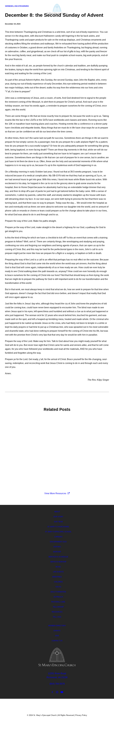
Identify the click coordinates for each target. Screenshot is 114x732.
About (57, 512)
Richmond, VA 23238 (57, 677)
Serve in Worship (58, 562)
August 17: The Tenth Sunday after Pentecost (31, 452)
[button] (107, 8)
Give (57, 636)
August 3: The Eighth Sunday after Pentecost (31, 476)
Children (58, 582)
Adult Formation (58, 592)
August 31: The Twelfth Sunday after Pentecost (32, 428)
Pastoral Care (58, 602)
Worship (57, 552)
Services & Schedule (58, 557)
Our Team (58, 522)
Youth (58, 587)
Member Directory (57, 626)
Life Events (58, 572)
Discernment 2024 (58, 542)
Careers (58, 537)
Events (57, 631)
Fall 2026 (57, 617)
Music (58, 567)
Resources (57, 612)
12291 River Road (57, 673)
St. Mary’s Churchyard (58, 527)
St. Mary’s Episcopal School (58, 532)
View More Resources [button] (55, 493)
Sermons (13, 424)
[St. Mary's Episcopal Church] (57, 9)
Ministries (57, 577)
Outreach (58, 597)
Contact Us (57, 641)
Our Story (58, 517)
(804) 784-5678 (57, 684)
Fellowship (58, 607)
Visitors (57, 547)
